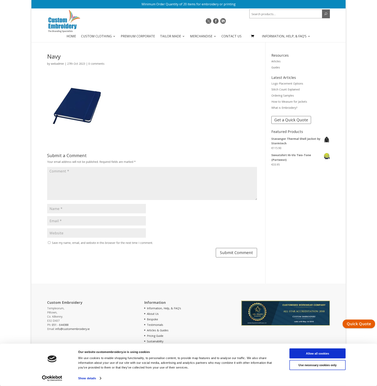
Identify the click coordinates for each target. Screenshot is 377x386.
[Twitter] (208, 21)
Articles (276, 61)
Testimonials (155, 325)
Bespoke (152, 319)
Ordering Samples (282, 95)
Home (71, 36)
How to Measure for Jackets (289, 101)
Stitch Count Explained (285, 89)
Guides (275, 67)
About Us (153, 314)
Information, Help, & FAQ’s (284, 36)
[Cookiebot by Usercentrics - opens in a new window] (52, 378)
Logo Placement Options (287, 83)
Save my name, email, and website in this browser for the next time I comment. (102, 243)
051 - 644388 (60, 325)
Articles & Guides (157, 330)
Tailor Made (170, 36)
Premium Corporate (138, 36)
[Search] (326, 13)
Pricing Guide (155, 336)
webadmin (57, 63)
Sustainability (155, 341)
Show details (87, 378)
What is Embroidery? (284, 108)
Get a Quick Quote (291, 120)
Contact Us (231, 36)
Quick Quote (359, 323)
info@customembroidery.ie (72, 329)
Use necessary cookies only (317, 365)
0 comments (96, 63)
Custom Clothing (96, 36)
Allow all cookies (317, 353)
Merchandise (201, 36)
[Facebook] (216, 21)
